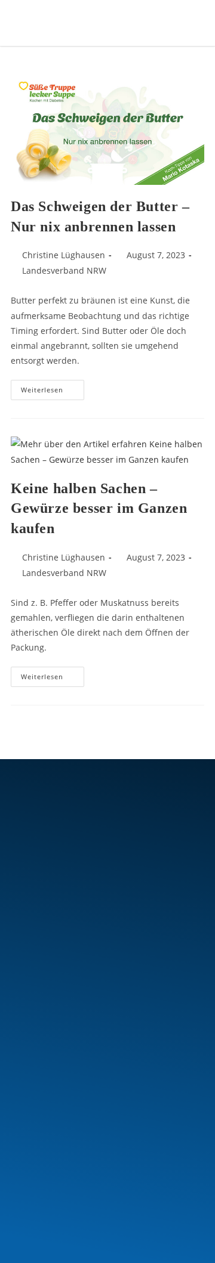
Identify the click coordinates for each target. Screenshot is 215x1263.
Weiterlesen (52, 387)
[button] (162, 22)
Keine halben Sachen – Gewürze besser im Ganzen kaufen (99, 508)
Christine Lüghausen (63, 255)
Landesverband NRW (64, 270)
